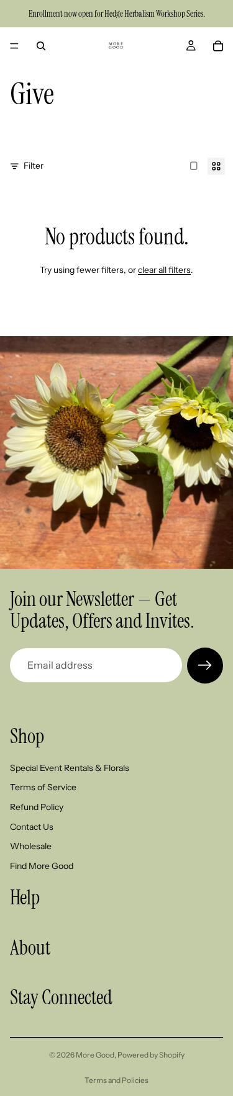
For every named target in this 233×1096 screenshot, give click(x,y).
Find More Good (41, 865)
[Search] (41, 46)
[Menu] (14, 46)
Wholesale (31, 846)
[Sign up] (205, 666)
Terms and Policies (116, 1080)
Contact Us (31, 826)
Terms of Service (43, 787)
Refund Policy (36, 807)
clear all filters (164, 269)
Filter (33, 165)
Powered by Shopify (151, 1054)
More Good (95, 1054)
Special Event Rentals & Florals (69, 767)
